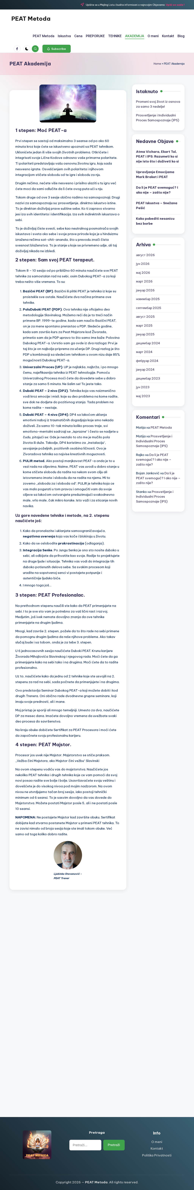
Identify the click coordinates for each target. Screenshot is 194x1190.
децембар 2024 (148, 343)
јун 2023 (142, 387)
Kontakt (157, 1148)
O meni (156, 1142)
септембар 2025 (148, 308)
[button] (56, 49)
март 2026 (144, 281)
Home (157, 63)
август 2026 (145, 255)
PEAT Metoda (30, 18)
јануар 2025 (145, 334)
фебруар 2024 (147, 361)
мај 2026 (143, 273)
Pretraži (114, 1145)
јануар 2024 (145, 369)
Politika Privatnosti (156, 1155)
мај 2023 (143, 396)
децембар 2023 (148, 378)
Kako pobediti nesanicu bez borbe (155, 221)
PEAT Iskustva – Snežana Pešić (156, 205)
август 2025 (145, 317)
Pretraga (97, 1132)
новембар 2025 (148, 299)
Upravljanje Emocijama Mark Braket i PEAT (155, 174)
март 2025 (144, 325)
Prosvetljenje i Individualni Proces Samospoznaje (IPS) (154, 441)
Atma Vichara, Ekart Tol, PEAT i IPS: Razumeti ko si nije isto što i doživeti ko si (157, 156)
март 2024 (144, 352)
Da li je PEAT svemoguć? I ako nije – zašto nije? (157, 190)
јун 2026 (142, 264)
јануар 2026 (145, 290)
